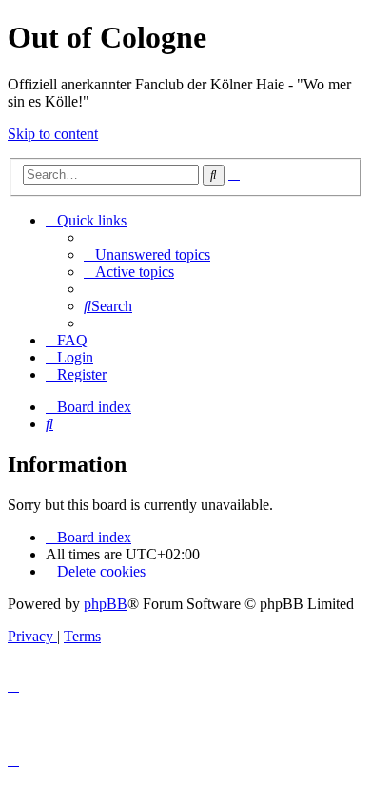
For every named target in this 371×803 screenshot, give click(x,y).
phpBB (105, 604)
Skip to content (53, 134)
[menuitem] (147, 254)
